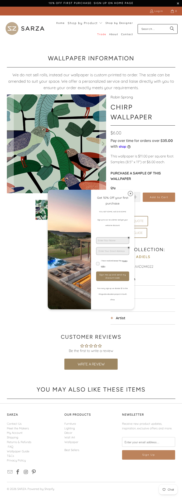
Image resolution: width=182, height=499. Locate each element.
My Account (14, 432)
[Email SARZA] (10, 472)
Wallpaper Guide (18, 451)
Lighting (69, 428)
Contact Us (14, 423)
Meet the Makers (18, 428)
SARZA (21, 489)
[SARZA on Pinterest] (34, 472)
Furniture (70, 423)
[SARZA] (25, 29)
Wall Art (69, 437)
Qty (113, 187)
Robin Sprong (122, 97)
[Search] (172, 29)
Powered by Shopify (41, 489)
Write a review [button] (91, 364)
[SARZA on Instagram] (26, 472)
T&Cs (10, 455)
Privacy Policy (16, 460)
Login (158, 11)
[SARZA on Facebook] (18, 472)
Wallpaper (71, 442)
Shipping (12, 437)
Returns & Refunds (19, 442)
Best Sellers (71, 450)
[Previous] (10, 143)
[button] (85, 23)
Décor (68, 432)
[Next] (102, 143)
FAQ (10, 446)
